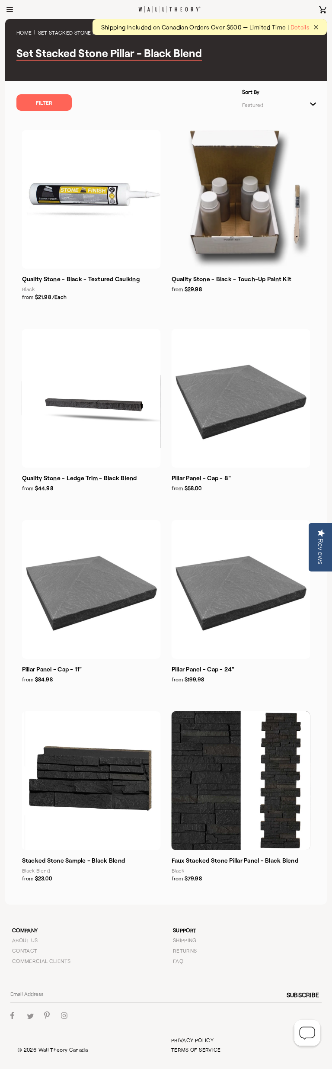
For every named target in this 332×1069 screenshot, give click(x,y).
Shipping (185, 940)
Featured (252, 105)
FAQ (178, 961)
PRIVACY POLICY (192, 1040)
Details (300, 27)
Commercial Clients (41, 961)
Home (24, 32)
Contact (25, 950)
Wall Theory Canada (63, 1050)
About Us (25, 940)
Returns (185, 950)
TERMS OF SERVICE (196, 1050)
